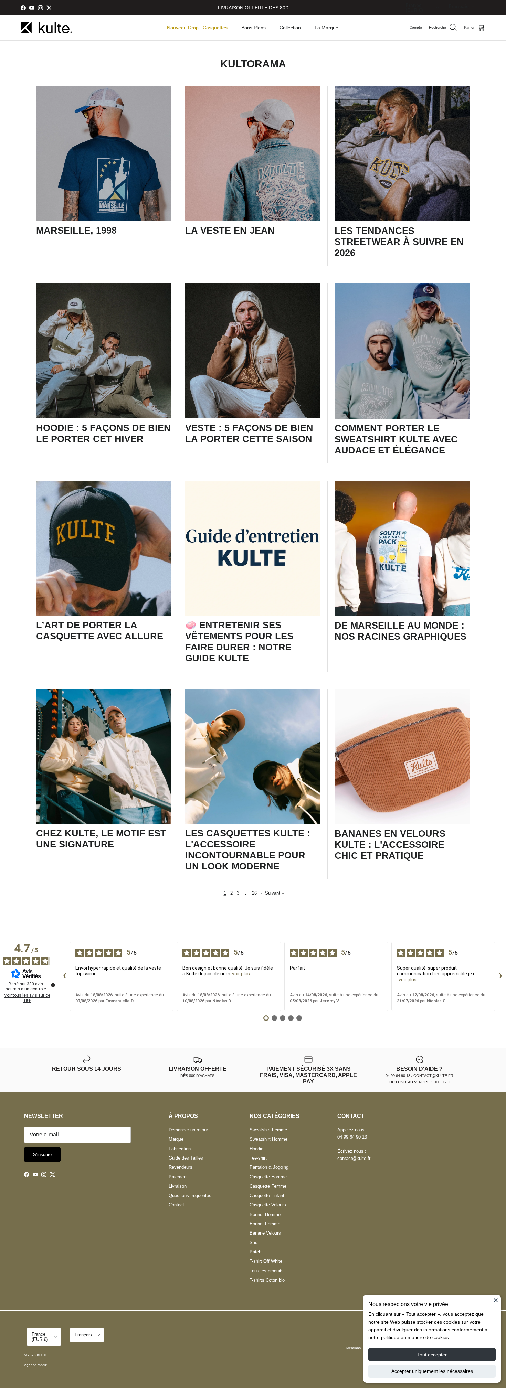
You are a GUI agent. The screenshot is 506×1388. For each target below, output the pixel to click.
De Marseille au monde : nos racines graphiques (400, 631)
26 (254, 893)
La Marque (326, 27)
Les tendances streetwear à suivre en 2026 (399, 242)
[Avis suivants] (500, 976)
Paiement (178, 1176)
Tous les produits (267, 1270)
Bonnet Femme (265, 1223)
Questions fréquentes (190, 1195)
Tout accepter (432, 1354)
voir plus (241, 973)
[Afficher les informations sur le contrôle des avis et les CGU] (53, 985)
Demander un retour (188, 1129)
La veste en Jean (230, 230)
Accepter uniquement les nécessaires (432, 1371)
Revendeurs (180, 1167)
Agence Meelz (35, 1365)
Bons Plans (253, 27)
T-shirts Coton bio (267, 1280)
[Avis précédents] (64, 976)
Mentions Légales (360, 1348)
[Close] (496, 1300)
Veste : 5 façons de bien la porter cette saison (249, 433)
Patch (255, 1251)
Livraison (178, 1186)
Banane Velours (265, 1233)
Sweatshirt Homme (268, 1139)
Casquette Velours (268, 1204)
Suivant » (274, 893)
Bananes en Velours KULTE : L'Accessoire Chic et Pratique (390, 845)
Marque (176, 1139)
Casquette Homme (268, 1176)
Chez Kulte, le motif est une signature (101, 839)
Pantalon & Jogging (269, 1167)
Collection (290, 27)
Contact (176, 1204)
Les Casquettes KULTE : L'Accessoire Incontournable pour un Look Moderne (247, 850)
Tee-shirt (258, 1158)
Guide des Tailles (186, 1158)
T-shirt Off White (266, 1261)
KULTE (42, 1355)
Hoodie (256, 1148)
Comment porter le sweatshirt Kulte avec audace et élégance (396, 439)
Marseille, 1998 (76, 230)
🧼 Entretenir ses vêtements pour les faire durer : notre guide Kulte (239, 641)
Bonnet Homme (265, 1214)
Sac (253, 1242)
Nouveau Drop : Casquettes (197, 27)
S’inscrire (42, 1154)
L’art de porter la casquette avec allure (99, 630)
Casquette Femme (268, 1186)
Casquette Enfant (267, 1195)
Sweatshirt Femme (268, 1129)
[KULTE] (46, 27)
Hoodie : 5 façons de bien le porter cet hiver (103, 433)
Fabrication (180, 1148)
